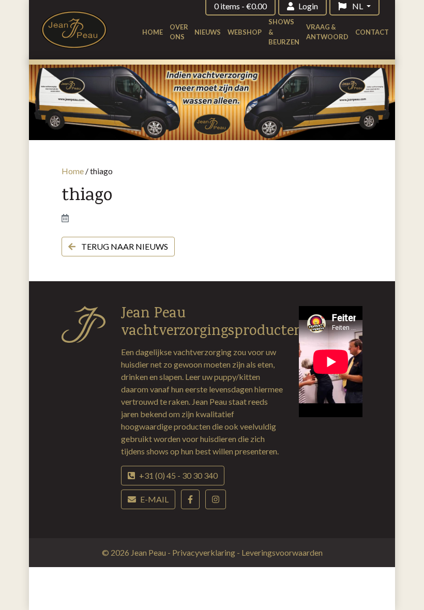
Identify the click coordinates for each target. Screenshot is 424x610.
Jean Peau (149, 552)
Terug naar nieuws (124, 246)
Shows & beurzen (283, 31)
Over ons (179, 32)
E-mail (154, 499)
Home (152, 32)
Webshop (245, 32)
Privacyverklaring (204, 552)
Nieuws (207, 32)
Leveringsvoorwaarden (282, 552)
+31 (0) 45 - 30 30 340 (178, 475)
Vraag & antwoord (327, 32)
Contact (372, 32)
